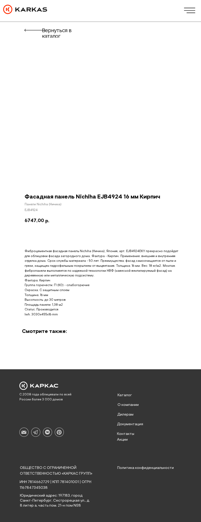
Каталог (125, 395)
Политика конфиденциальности (145, 468)
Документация (130, 424)
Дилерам (125, 414)
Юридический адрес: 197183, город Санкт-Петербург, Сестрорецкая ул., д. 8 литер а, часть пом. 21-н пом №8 (55, 500)
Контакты (125, 434)
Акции (122, 439)
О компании (128, 405)
